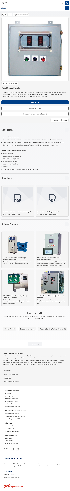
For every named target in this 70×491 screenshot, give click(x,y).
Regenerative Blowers (11, 401)
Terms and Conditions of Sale (13, 443)
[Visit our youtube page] (17, 449)
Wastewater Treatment (11, 426)
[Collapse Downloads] (67, 178)
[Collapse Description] (67, 130)
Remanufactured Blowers (12, 406)
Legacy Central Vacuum (12, 413)
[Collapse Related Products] (67, 224)
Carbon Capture (9, 428)
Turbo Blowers (9, 396)
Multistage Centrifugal (11, 398)
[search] (62, 3)
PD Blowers (8, 393)
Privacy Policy (9, 438)
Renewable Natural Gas (12, 431)
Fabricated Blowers (10, 404)
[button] (35, 129)
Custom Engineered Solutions (13, 419)
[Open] (67, 8)
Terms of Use (9, 440)
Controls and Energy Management (15, 416)
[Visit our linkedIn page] (12, 449)
